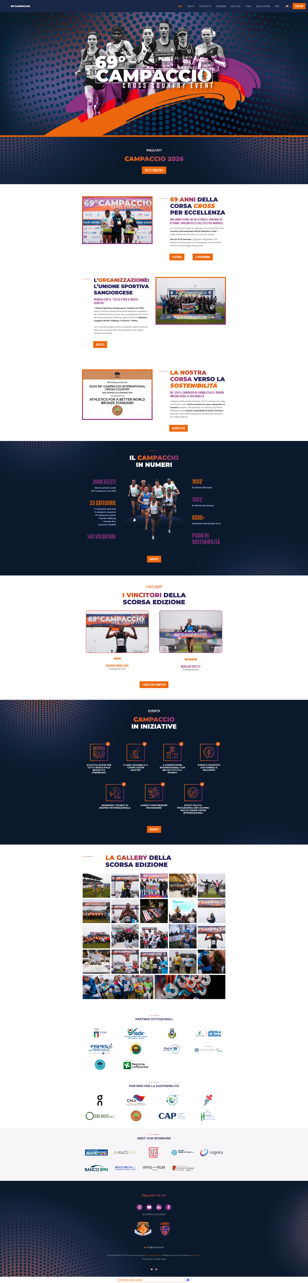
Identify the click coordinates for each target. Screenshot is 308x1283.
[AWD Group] (125, 1152)
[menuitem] (151, 1269)
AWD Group (196, 1255)
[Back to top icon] (296, 1278)
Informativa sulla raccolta (130, 1280)
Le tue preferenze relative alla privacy (164, 1280)
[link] (143, 1229)
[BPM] (96, 1168)
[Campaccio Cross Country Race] (20, 6)
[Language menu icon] (288, 6)
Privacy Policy (148, 1259)
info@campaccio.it (155, 1247)
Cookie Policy (160, 1259)
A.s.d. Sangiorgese (152, 1255)
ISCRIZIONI (299, 5)
